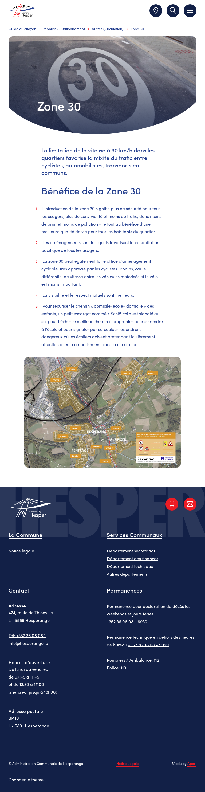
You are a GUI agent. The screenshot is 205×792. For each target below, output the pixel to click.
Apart (191, 763)
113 (123, 668)
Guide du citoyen (22, 28)
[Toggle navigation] (190, 10)
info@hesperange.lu (28, 643)
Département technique (130, 566)
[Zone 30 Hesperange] (102, 414)
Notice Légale (127, 763)
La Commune (25, 535)
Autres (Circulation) (108, 28)
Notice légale (21, 551)
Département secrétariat (131, 551)
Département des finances (132, 558)
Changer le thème (26, 779)
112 (156, 660)
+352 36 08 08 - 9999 (148, 645)
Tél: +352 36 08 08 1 (27, 635)
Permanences (124, 590)
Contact (19, 590)
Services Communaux (134, 535)
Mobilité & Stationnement (64, 28)
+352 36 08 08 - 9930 (127, 621)
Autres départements (127, 574)
